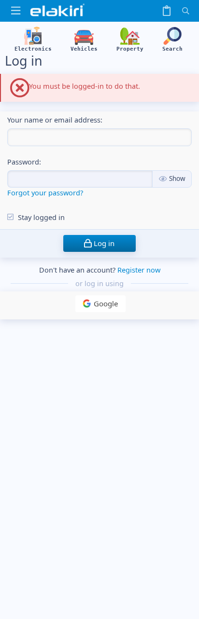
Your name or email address (53, 119)
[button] (16, 10)
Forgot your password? (45, 192)
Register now (138, 270)
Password (23, 161)
